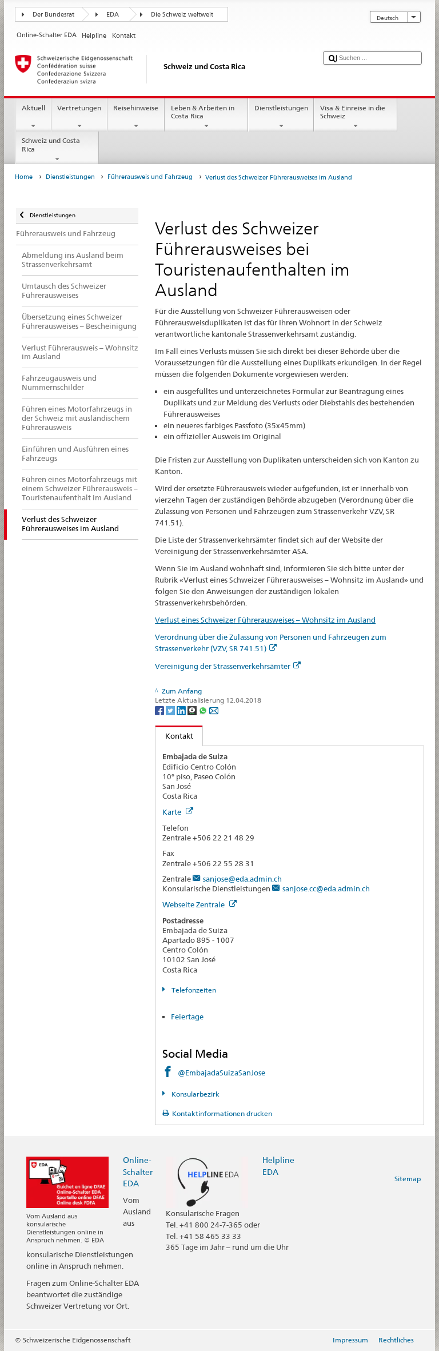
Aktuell (33, 107)
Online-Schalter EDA (138, 1171)
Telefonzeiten (192, 990)
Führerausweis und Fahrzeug (150, 177)
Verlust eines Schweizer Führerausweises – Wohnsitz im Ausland (265, 619)
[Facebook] (160, 710)
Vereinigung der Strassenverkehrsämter (222, 666)
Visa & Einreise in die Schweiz (352, 111)
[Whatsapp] (203, 710)
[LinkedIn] (182, 710)
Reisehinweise (135, 107)
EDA (112, 14)
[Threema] (192, 710)
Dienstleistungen (281, 107)
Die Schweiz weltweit (182, 14)
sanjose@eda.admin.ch (242, 878)
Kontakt (174, 735)
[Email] (213, 710)
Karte (172, 811)
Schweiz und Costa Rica (51, 144)
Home (24, 177)
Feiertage (187, 1016)
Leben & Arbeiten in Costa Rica (202, 111)
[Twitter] (171, 710)
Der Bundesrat (53, 14)
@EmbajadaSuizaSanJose (221, 1072)
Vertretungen (79, 107)
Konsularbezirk (194, 1094)
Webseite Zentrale (194, 904)
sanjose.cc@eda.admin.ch (326, 888)
